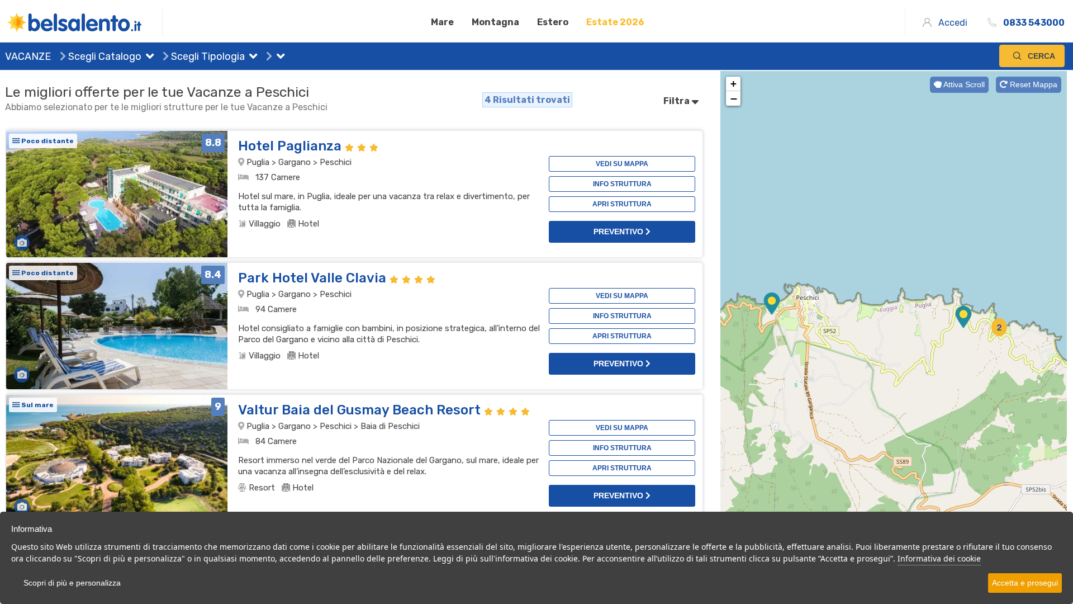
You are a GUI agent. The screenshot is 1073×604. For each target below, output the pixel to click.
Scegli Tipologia (207, 56)
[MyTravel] (84, 22)
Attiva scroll (963, 84)
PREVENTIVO (619, 231)
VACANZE (28, 56)
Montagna (495, 22)
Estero (552, 22)
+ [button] (733, 83)
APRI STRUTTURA (622, 204)
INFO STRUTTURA (622, 184)
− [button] (733, 98)
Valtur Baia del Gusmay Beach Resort (361, 410)
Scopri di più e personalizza (72, 582)
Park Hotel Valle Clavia (314, 278)
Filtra (677, 101)
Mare (442, 22)
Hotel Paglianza (291, 146)
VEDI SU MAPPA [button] (622, 164)
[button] (147, 57)
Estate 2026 (615, 22)
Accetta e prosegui (1025, 582)
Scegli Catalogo (103, 56)
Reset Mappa (1032, 84)
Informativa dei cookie (939, 558)
